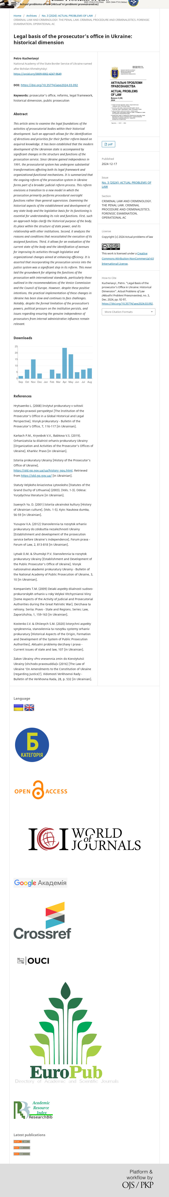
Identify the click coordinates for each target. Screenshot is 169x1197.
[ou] (33, 967)
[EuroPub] (66, 1086)
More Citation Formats (119, 312)
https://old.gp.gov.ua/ (36, 476)
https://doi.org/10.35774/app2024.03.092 (49, 85)
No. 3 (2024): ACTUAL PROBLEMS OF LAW (67, 15)
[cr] (42, 938)
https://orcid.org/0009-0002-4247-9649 (37, 73)
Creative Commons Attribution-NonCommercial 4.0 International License (128, 259)
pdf (110, 144)
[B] (32, 762)
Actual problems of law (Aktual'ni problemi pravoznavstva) (59, 4)
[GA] (40, 886)
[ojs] (84, 863)
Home (17, 15)
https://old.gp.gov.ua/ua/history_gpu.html (43, 470)
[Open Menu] (13, 4)
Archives (31, 15)
